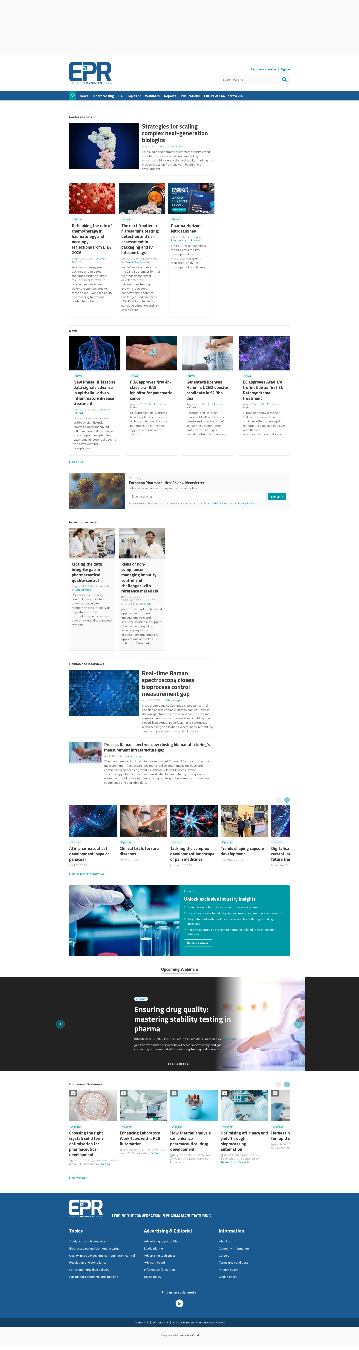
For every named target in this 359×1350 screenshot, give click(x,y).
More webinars (78, 1177)
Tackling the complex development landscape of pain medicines (192, 853)
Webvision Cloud (189, 1335)
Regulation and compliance (88, 1262)
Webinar (76, 999)
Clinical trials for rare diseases (139, 851)
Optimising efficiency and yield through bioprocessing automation (244, 1141)
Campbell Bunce (176, 146)
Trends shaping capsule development (242, 851)
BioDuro (105, 1164)
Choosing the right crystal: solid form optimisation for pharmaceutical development (86, 1144)
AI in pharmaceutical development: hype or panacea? (89, 853)
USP (150, 603)
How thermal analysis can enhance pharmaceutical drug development (190, 1141)
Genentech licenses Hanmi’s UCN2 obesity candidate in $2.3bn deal (207, 390)
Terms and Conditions (216, 503)
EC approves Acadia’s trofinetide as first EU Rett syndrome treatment (263, 390)
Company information (234, 1248)
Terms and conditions (233, 1262)
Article (77, 219)
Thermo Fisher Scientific (235, 1162)
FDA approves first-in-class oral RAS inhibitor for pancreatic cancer (151, 390)
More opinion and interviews (86, 873)
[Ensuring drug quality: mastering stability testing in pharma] (181, 1064)
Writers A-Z (160, 1322)
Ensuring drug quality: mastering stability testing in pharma (117, 1018)
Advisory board (154, 1262)
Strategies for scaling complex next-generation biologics (175, 133)
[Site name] (90, 83)
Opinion (75, 842)
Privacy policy (228, 1269)
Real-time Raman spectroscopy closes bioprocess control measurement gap (168, 683)
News (78, 375)
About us (225, 1241)
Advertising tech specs (160, 1255)
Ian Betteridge (171, 700)
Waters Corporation (137, 262)
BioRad (155, 1153)
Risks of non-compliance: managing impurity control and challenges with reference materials (139, 577)
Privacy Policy (246, 503)
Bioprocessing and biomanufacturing (94, 1248)
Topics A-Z (141, 1322)
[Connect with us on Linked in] (179, 1303)
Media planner (154, 1248)
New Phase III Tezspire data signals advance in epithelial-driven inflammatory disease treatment (94, 393)
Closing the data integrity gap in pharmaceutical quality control (87, 572)
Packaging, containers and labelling (93, 1277)
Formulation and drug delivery (89, 1269)
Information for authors (160, 1269)
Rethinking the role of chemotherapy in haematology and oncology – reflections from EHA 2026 (92, 239)
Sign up (275, 497)
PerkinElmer (164, 1039)
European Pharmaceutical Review (186, 238)
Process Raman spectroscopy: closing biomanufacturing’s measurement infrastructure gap (157, 747)
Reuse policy (152, 1277)
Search (284, 79)
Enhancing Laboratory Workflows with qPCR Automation (140, 1138)
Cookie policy (228, 1277)
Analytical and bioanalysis (87, 1241)
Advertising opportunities (161, 1241)
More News (76, 461)
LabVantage (83, 589)
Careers (224, 1255)
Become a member (263, 69)
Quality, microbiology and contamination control (102, 1255)
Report (176, 219)
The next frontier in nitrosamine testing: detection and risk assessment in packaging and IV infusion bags (140, 239)
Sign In (285, 69)
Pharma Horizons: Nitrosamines (187, 228)
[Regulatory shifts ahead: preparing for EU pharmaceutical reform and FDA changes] (173, 1064)
